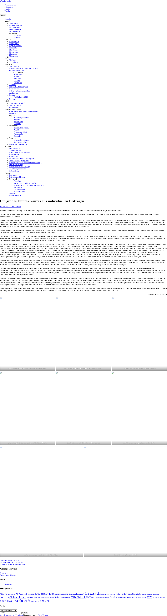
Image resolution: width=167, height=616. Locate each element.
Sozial (154, 597)
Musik (82, 597)
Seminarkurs (13, 93)
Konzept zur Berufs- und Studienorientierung (25, 163)
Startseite (8, 19)
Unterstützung (14, 171)
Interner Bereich (15, 195)
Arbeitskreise (14, 62)
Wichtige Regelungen (17, 70)
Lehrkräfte (13, 48)
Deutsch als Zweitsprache (18, 144)
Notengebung (14, 66)
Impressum (13, 175)
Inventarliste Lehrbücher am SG (25, 183)
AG (17, 594)
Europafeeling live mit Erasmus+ (12, 562)
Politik (93, 597)
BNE (32, 594)
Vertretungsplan (10, 5)
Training (17, 81)
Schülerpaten (13, 156)
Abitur (2, 594)
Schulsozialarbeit (15, 150)
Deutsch (49, 593)
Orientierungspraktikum (17, 169)
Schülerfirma (130, 597)
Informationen (14, 42)
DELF (43, 594)
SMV (149, 597)
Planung (17, 76)
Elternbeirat (13, 50)
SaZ (125, 597)
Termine (7, 11)
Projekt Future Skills (21, 97)
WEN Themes (43, 615)
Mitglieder (12, 60)
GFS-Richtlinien (19, 191)
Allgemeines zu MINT (17, 103)
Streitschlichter (14, 154)
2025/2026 (17, 35)
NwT (88, 597)
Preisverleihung (100, 597)
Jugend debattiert (38, 597)
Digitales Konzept (15, 46)
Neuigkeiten (13, 23)
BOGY (37, 594)
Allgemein (3, 560)
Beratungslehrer (14, 148)
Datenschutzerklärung (17, 177)
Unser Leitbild (14, 44)
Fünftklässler (136, 594)
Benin (29, 594)
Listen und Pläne (15, 29)
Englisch (72, 594)
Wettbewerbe (14, 107)
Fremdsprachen (104, 594)
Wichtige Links (5, 1)
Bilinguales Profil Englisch (18, 87)
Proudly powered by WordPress (11, 615)
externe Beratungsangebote (19, 161)
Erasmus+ (12, 113)
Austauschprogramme (21, 118)
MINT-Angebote (15, 105)
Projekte (12, 95)
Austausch (23, 594)
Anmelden (8, 584)
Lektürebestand (19, 189)
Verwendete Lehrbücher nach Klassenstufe (29, 185)
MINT (74, 597)
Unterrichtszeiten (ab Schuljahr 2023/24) (23, 68)
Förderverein (13, 52)
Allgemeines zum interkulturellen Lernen (23, 111)
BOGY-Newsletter (15, 165)
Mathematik (65, 597)
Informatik (30, 597)
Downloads (18, 83)
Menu (3, 15)
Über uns (43, 600)
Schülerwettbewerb (140, 597)
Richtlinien (17, 79)
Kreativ (52, 597)
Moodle (7, 9)
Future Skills (115, 594)
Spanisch (161, 597)
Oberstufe (12, 85)
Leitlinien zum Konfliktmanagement (22, 159)
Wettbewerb (22, 600)
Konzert (46, 597)
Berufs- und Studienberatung (19, 167)
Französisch (92, 593)
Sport (3, 600)
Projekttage (120, 597)
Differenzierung (14, 89)
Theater (10, 601)
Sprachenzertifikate (20, 132)
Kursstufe (17, 124)
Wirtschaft (34, 601)
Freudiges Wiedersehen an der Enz (12, 564)
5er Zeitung (18, 187)
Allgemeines (18, 74)
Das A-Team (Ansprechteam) (19, 152)
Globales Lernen (17, 597)
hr (20, 207)
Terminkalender (14, 31)
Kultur (57, 597)
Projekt (106, 597)
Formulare (12, 99)
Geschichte (4, 597)
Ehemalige (13, 54)
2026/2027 (17, 38)
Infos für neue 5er (15, 25)
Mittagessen (9, 7)
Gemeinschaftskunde (150, 594)
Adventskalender (10, 594)
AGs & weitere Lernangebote (19, 91)
